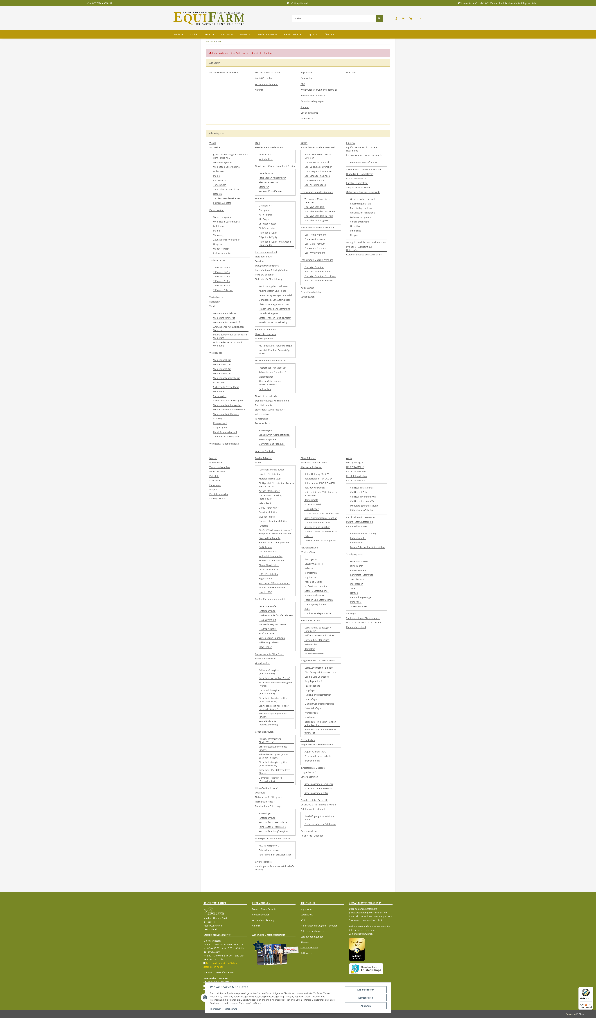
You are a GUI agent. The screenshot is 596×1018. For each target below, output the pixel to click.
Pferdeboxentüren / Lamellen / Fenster (275, 166)
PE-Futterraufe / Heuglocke (269, 797)
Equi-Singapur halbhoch (317, 175)
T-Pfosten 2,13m (221, 281)
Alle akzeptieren (365, 989)
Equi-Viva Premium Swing (318, 271)
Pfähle (216, 175)
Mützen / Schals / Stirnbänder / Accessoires (321, 494)
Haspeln (217, 193)
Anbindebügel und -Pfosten (273, 286)
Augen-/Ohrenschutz (315, 751)
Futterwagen (265, 430)
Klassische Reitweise (311, 466)
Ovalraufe (260, 792)
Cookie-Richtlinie (309, 112)
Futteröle (263, 525)
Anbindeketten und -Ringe (272, 290)
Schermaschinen (309, 776)
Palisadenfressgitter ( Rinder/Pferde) (270, 740)
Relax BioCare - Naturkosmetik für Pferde (320, 731)
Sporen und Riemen (315, 595)
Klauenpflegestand (356, 627)
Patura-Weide (216, 210)
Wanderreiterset (221, 248)
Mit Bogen (264, 219)
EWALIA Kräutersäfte (269, 538)
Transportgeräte (267, 439)
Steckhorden (219, 395)
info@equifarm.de (299, 3)
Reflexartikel (311, 644)
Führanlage (215, 485)
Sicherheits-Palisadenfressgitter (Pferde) (275, 684)
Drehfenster (265, 205)
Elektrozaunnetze (222, 202)
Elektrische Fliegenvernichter (274, 304)
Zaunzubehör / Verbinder (226, 189)
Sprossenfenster (267, 223)
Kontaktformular (263, 78)
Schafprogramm (354, 554)
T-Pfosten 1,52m (221, 267)
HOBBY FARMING (355, 466)
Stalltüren (264, 186)
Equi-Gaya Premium (315, 243)
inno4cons (355, 230)
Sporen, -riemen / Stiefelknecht (321, 531)
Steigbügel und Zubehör (317, 526)
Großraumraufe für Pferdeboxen (276, 615)
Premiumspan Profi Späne (363, 162)
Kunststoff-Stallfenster (270, 191)
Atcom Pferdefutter (269, 565)
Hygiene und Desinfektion (318, 694)
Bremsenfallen (312, 760)
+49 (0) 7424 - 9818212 (100, 3)
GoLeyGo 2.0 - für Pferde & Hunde (318, 804)
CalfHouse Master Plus (362, 487)
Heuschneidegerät (268, 313)
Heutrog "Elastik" (267, 628)
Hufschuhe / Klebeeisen (317, 639)
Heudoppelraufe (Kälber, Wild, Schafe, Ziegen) (274, 868)
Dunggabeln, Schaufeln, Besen (275, 299)
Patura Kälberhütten (357, 526)
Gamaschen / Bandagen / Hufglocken (318, 629)
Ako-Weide (214, 147)
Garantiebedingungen (312, 101)
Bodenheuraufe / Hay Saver (269, 654)
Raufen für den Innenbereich (270, 599)
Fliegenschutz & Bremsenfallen (317, 744)
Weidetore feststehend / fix (227, 322)
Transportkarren (263, 423)
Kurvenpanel (220, 423)
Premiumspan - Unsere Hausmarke (364, 155)
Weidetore (214, 306)
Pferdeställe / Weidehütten (269, 147)
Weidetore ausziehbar (224, 313)
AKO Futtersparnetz (269, 845)
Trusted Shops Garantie (267, 72)
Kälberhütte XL (358, 538)
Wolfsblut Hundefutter (270, 556)
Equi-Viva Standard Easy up (319, 215)
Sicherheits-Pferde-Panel (226, 386)
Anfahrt (259, 89)
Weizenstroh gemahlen (362, 217)
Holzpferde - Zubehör (312, 835)
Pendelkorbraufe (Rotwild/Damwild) (268, 723)
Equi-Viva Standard (314, 206)
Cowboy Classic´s (314, 563)
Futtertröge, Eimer (264, 338)
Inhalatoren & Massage (313, 767)
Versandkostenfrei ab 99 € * (223, 72)
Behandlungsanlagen (361, 597)
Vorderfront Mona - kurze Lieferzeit (318, 156)
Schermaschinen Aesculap (318, 788)
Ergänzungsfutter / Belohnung (320, 824)
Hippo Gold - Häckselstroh (359, 173)
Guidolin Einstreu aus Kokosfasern (364, 254)
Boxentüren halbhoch (312, 292)
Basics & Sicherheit (311, 620)
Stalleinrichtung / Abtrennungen (272, 400)
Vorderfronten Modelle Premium (317, 227)
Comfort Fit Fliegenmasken (318, 613)
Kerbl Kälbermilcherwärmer (360, 517)
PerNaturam (265, 547)
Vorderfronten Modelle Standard (318, 147)
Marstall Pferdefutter (270, 478)
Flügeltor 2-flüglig (268, 232)
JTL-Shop (580, 1014)
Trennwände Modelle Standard (317, 191)
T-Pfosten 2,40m (221, 285)
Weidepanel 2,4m (222, 359)
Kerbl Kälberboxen (356, 471)
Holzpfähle (215, 301)
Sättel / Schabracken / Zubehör (321, 517)
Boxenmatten (216, 462)
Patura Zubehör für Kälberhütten (367, 547)
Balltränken (265, 388)
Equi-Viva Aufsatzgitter (316, 220)
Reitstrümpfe (311, 499)
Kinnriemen (311, 572)
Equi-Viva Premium (314, 267)
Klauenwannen (358, 570)
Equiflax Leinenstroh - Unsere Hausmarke (361, 149)
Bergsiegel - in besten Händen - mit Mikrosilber (321, 723)
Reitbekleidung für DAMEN (318, 478)
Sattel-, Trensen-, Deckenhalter (275, 317)
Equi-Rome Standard (315, 180)
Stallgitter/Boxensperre (267, 265)
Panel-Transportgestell (225, 432)
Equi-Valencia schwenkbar (318, 166)
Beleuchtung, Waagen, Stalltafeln (276, 295)
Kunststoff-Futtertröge (361, 574)
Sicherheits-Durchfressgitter (269, 409)
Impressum (306, 72)
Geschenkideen (309, 831)
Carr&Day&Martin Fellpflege (319, 667)
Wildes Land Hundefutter (272, 587)
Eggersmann (265, 578)
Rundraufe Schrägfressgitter (274, 831)
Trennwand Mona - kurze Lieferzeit (318, 201)
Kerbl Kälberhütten (356, 480)
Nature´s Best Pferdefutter (273, 521)
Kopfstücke (310, 577)
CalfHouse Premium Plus (363, 496)
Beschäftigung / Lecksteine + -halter (320, 818)
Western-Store (308, 552)
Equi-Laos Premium (315, 239)
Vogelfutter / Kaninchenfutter (274, 583)
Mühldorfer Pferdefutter (271, 560)
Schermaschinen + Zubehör (319, 783)
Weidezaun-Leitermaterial (226, 166)
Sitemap (305, 106)
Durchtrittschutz (263, 405)
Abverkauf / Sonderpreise (314, 462)
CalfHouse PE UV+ (359, 492)
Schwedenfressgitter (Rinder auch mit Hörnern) (274, 707)
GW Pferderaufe (263, 861)
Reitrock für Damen (315, 487)
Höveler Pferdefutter (269, 474)
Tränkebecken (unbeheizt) (272, 372)
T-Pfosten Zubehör (223, 290)
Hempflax (355, 226)
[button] (396, 18)
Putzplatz (214, 476)
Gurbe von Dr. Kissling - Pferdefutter (271, 497)
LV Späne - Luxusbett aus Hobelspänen (359, 248)
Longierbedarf (308, 772)
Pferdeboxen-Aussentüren (272, 177)
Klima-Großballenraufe (267, 788)
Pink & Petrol (219, 180)
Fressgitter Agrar (355, 462)
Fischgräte (264, 210)
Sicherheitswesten (314, 653)
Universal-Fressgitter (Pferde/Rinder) (269, 692)
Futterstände (261, 418)
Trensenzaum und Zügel (317, 522)
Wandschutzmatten (219, 466)
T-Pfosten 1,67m (221, 272)
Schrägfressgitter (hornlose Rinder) (273, 715)
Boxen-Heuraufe (267, 606)
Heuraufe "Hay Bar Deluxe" (273, 624)
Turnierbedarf (312, 508)
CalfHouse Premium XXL (362, 501)
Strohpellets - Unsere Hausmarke (363, 169)
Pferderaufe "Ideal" (265, 801)
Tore (352, 588)
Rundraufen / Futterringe (268, 806)
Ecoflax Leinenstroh (356, 178)
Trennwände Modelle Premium (317, 259)
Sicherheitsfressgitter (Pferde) (274, 677)
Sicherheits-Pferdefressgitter (228, 400)
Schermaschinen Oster (316, 792)
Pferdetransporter (218, 494)
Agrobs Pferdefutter (269, 490)
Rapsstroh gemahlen (361, 208)
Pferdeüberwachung (265, 333)
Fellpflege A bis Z (313, 681)
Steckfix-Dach (357, 579)
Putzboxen (310, 717)
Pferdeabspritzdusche (266, 396)
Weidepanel (215, 352)
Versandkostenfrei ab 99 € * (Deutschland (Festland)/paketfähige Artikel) (498, 3)
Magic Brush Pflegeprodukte (319, 703)
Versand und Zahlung (266, 84)
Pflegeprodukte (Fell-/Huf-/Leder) (317, 660)
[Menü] (591, 989)
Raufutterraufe (266, 633)
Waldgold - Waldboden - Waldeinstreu (366, 242)
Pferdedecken (308, 739)
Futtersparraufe (267, 610)
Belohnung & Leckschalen (314, 809)
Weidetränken (266, 376)
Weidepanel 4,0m (222, 373)
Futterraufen (356, 565)
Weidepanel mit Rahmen (226, 414)
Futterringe (265, 813)
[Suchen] (379, 18)
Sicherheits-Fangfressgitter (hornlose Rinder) (273, 700)
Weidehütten (265, 159)
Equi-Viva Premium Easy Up (319, 280)
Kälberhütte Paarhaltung (363, 533)
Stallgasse (214, 480)
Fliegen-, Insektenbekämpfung (274, 308)
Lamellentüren (266, 173)
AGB (303, 84)
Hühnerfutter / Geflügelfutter (274, 542)
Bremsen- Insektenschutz (318, 756)
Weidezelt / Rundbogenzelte (224, 443)
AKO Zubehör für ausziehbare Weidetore (228, 328)
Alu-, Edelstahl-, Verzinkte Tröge (275, 345)
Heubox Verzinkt (267, 619)
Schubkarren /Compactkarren (274, 434)
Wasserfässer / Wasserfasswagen (363, 622)
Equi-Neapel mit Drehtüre (318, 171)
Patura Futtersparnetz (270, 850)
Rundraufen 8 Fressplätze (272, 826)
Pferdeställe (265, 154)
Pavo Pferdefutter (268, 512)
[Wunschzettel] (403, 18)
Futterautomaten (359, 561)
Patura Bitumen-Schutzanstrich (275, 854)
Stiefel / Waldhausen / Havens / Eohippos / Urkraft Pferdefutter (275, 532)
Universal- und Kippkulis (271, 443)
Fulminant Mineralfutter (271, 469)
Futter (258, 462)
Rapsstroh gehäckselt (361, 203)
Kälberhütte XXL (358, 542)
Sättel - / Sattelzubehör (316, 590)
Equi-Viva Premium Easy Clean (320, 276)
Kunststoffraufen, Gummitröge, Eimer (275, 352)
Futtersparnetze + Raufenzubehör (272, 838)
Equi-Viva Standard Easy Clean (320, 211)
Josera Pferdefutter (269, 569)
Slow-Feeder (265, 646)
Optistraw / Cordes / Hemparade (363, 191)
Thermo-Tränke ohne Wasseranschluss (270, 383)
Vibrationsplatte (263, 256)
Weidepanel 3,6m (222, 368)
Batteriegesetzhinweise (313, 95)
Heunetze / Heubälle (265, 329)
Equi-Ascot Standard (315, 184)
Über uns (329, 34)
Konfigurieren (365, 997)
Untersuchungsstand (266, 252)
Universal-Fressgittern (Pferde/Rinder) (270, 779)
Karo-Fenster (265, 214)
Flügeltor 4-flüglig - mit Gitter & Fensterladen (275, 243)
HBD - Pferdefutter (268, 574)
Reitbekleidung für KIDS (317, 474)
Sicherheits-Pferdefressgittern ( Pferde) (275, 771)
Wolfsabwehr (216, 297)
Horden (354, 592)
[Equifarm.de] (208, 18)
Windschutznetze (264, 414)
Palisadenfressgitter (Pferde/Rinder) (269, 672)
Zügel (307, 608)
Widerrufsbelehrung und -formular (319, 89)
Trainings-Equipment (316, 604)
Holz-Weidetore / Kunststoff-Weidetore (228, 344)
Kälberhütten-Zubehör (362, 510)
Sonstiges (351, 613)
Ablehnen (366, 1005)
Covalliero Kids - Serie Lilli (314, 800)
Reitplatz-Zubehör (264, 274)
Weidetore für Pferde (224, 317)
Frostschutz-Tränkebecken (272, 367)
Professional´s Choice (316, 586)
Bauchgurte (311, 559)
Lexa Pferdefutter (268, 551)
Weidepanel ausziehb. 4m (226, 377)
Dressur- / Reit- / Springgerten (320, 540)
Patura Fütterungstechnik (359, 521)
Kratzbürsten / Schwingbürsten (271, 270)
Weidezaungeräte (222, 162)
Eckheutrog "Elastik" (269, 642)
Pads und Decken (314, 581)
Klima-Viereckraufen (265, 658)
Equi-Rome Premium (315, 234)
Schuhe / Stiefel (313, 504)
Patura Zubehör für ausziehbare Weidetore (230, 336)
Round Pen (219, 382)
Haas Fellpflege (312, 685)
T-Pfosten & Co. (217, 260)
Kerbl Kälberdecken (356, 476)
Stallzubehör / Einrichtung (268, 279)
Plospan (354, 235)
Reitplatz (214, 489)
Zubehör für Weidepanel (226, 436)
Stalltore (259, 198)
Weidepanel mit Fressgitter (227, 405)
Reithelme (310, 648)
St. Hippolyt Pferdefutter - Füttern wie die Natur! (276, 485)
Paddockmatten (217, 471)
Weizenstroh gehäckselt (362, 212)
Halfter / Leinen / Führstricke (319, 635)
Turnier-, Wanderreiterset (226, 198)
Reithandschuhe (309, 547)
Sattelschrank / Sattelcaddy (273, 322)
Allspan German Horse (358, 187)
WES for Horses (267, 516)
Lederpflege (311, 699)
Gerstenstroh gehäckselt (362, 199)
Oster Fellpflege (313, 708)
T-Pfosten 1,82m (221, 276)
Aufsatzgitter (307, 287)
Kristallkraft (265, 503)
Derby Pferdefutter (268, 507)
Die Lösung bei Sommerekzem (320, 672)
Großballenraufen (264, 731)
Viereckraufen (262, 663)
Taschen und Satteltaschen (319, 599)
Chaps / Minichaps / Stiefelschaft (322, 513)
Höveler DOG (265, 592)
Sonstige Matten (217, 498)
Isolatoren (218, 171)
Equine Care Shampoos (317, 676)
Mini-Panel (218, 391)
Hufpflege (310, 690)
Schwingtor (219, 418)
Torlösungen (219, 184)
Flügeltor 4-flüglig (268, 237)
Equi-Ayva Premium (315, 252)
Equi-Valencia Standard (317, 162)
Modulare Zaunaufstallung (364, 505)
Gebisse (309, 535)
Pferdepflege (311, 712)
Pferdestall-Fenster (269, 182)
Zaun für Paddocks (264, 450)
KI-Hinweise (307, 118)
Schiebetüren (308, 296)
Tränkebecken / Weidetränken (270, 360)
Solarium (259, 261)
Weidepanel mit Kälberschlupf (229, 409)
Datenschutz (307, 78)
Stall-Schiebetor (267, 228)
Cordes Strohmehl (359, 221)
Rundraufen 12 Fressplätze (273, 822)
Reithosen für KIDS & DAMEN (320, 483)
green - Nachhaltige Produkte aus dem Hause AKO (230, 156)
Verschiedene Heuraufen (272, 637)
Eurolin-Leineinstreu (357, 182)
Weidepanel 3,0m (222, 364)
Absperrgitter (220, 427)
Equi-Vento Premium (315, 248)
